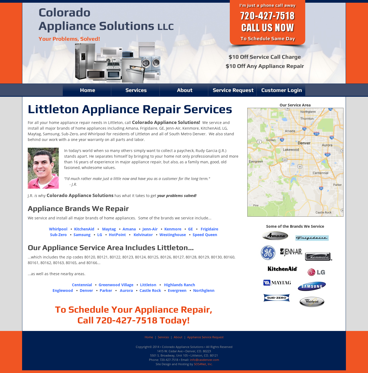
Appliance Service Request (205, 337)
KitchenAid (84, 229)
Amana (129, 229)
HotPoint (117, 234)
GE (190, 229)
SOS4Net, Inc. (203, 364)
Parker (106, 290)
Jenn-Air (150, 229)
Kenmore (172, 229)
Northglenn (203, 290)
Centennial (82, 284)
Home (87, 90)
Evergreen (177, 290)
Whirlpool (58, 229)
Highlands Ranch (179, 284)
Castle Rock (150, 290)
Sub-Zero (58, 234)
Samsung (82, 234)
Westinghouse (172, 234)
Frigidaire (209, 229)
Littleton (148, 284)
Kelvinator (143, 234)
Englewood (63, 290)
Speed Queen (205, 234)
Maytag (109, 229)
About (184, 90)
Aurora (126, 290)
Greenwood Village (116, 284)
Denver (86, 290)
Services (136, 90)
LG (99, 234)
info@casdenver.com (204, 360)
